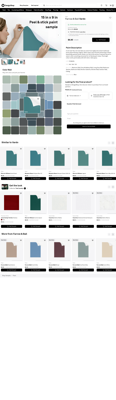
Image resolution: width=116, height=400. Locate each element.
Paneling (102, 10)
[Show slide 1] (17, 158)
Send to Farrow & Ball (88, 126)
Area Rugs (48, 10)
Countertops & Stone (18, 10)
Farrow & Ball (72, 19)
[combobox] (69, 5)
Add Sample (102, 40)
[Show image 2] (10, 61)
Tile (8, 10)
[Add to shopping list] (38, 99)
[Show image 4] (22, 61)
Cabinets (62, 10)
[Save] (110, 18)
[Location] (101, 5)
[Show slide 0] (6, 158)
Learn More (82, 31)
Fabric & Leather (38, 10)
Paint (4, 10)
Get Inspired (34, 5)
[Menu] (111, 5)
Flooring (55, 10)
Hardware (70, 10)
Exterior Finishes (93, 10)
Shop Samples (24, 5)
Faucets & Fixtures (80, 10)
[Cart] (106, 5)
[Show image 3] (16, 61)
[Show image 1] (4, 61)
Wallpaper (29, 10)
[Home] (9, 5)
